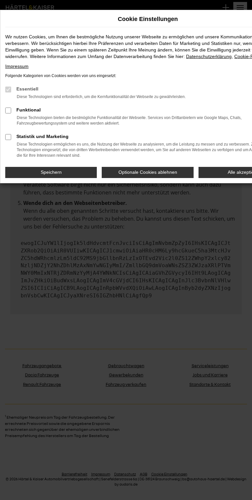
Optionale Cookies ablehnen (147, 172)
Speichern (51, 172)
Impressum (17, 66)
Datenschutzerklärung (209, 56)
